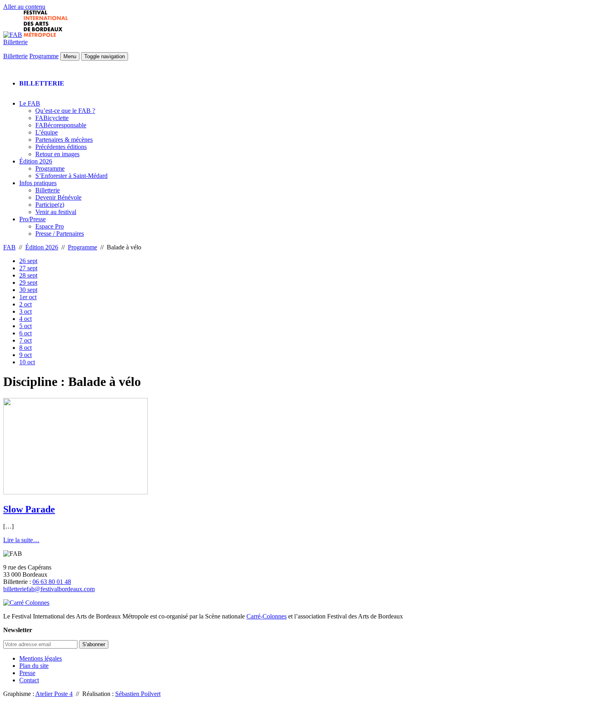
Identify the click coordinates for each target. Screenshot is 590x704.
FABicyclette (52, 117)
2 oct (25, 304)
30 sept (28, 289)
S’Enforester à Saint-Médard (71, 175)
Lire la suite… (21, 540)
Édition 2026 (35, 161)
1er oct (28, 297)
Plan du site (34, 665)
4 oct (25, 318)
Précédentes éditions (61, 146)
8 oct (25, 347)
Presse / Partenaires (59, 233)
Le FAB (29, 103)
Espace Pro (49, 226)
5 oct (25, 325)
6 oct (25, 333)
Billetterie (15, 42)
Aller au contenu (24, 6)
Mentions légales (40, 658)
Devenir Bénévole (58, 197)
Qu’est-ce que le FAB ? (65, 110)
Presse (27, 672)
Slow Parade (29, 509)
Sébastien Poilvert (138, 693)
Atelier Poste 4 (54, 693)
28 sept (28, 275)
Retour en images (57, 154)
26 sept (28, 260)
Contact (29, 680)
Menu (69, 56)
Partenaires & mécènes (64, 139)
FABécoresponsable (60, 125)
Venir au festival (55, 211)
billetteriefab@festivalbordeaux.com (49, 589)
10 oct (27, 362)
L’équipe (46, 132)
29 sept (28, 282)
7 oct (25, 340)
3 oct (25, 311)
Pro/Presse (32, 219)
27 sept (28, 268)
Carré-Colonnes (266, 616)
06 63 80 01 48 (52, 581)
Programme (44, 56)
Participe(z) (49, 204)
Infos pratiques (38, 183)
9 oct (25, 354)
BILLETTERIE (41, 83)
